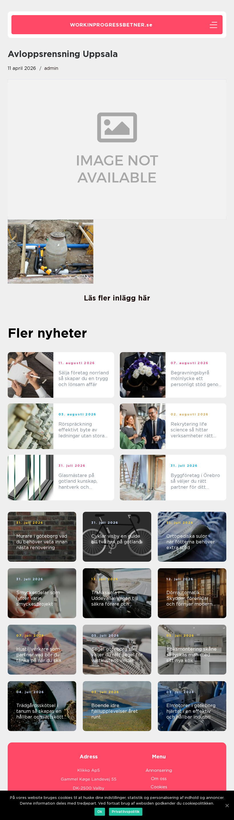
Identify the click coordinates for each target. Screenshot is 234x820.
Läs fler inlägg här (117, 298)
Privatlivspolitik (126, 811)
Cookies (159, 786)
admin (51, 68)
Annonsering (159, 770)
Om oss (159, 778)
